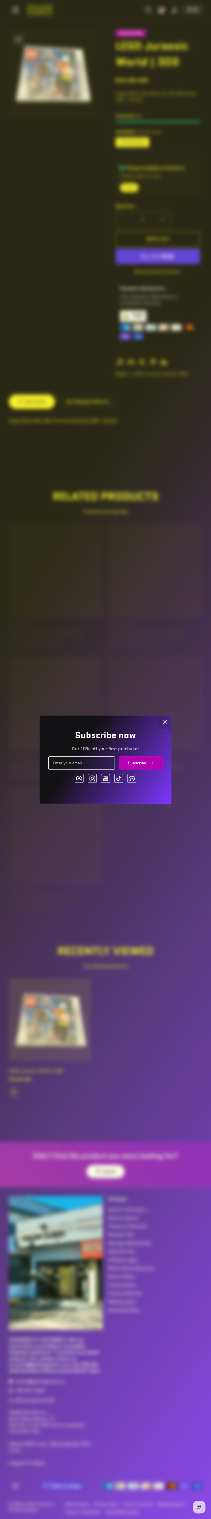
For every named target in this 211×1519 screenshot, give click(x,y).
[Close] (164, 722)
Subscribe (137, 763)
